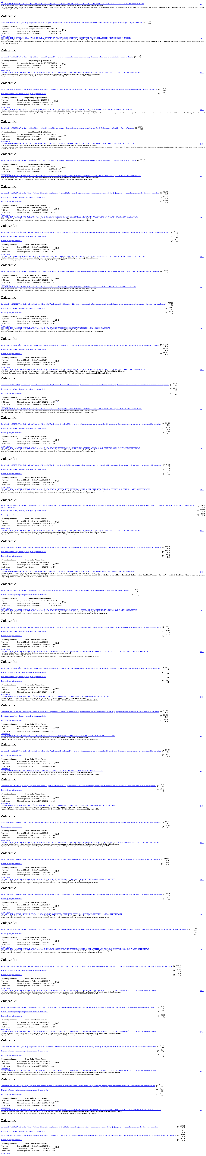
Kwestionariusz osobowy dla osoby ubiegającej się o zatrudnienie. (23, 94)
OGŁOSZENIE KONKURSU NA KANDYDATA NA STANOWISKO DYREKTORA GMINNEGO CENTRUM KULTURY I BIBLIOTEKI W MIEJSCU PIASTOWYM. (61, 914)
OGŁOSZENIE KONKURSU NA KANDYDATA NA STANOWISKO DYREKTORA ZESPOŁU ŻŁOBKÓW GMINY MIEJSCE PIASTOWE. (52, 771)
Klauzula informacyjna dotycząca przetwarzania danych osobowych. (24, 595)
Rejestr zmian (5, 36)
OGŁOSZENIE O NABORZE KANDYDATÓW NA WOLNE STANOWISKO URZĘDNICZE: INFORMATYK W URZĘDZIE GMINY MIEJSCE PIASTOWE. (58, 736)
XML (202, 4)
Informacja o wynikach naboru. (11, 201)
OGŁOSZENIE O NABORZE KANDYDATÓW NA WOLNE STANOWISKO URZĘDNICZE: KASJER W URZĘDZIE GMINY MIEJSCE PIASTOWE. (55, 328)
